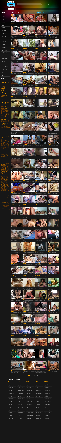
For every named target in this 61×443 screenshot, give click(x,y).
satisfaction (3, 188)
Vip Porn (10, 407)
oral (5, 179)
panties (2, 181)
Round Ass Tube (20, 410)
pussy (7, 185)
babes (6, 108)
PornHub (3, 87)
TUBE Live (4, 27)
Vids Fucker (29, 418)
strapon (6, 195)
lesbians (7, 168)
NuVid (2, 83)
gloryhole (2, 154)
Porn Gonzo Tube (5, 16)
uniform (5, 206)
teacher (4, 199)
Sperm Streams (29, 385)
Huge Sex (3, 44)
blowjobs (3, 119)
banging (2, 109)
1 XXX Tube (4, 64)
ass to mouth (3, 107)
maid (5, 170)
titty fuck (5, 204)
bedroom (2, 112)
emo (2, 142)
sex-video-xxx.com (5, 28)
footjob (7, 148)
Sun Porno (10, 401)
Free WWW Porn (4, 52)
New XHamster (4, 69)
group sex (6, 155)
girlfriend (2, 152)
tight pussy (7, 203)
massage (7, 170)
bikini (2, 115)
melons (6, 172)
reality (2, 186)
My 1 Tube (29, 393)
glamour (2, 153)
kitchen (2, 167)
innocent (7, 163)
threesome (3, 202)
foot (4, 148)
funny (6, 149)
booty (2, 121)
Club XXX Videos (4, 53)
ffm (4, 146)
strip (8, 195)
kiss (8, 166)
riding (2, 187)
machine (2, 170)
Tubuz (37, 387)
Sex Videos (47, 387)
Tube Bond (29, 387)
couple (2, 130)
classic (2, 128)
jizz (8, 165)
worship (8, 209)
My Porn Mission (4, 58)
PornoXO (3, 88)
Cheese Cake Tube (39, 399)
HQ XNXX (3, 63)
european (2, 143)
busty (5, 124)
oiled (6, 178)
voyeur (8, 207)
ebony (7, 141)
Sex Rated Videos (39, 396)
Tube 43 (19, 385)
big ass (5, 112)
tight (4, 203)
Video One (10, 396)
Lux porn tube (47, 409)
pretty (2, 185)
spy (5, 194)
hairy (2, 156)
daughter (2, 136)
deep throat (6, 136)
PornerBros (3, 86)
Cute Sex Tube (4, 36)
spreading (2, 194)
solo (5, 193)
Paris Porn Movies (48, 401)
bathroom (2, 110)
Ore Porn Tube (47, 393)
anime (8, 103)
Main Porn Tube (47, 396)
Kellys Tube (4, 47)
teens (3, 201)
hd (7, 158)
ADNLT (19, 401)
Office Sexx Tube (39, 407)
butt (7, 124)
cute (8, 134)
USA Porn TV (4, 14)
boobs (6, 120)
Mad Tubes (11, 420)
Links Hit (37, 385)
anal (5, 103)
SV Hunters (38, 384)
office (4, 178)
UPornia (37, 239)
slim (6, 191)
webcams (3, 208)
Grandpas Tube (47, 384)
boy (8, 121)
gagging (2, 150)
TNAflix (8, 90)
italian (6, 164)
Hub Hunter (11, 409)
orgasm (7, 179)
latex (7, 167)
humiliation (5, 162)
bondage (2, 120)
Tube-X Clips (11, 387)
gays (2, 151)
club (8, 128)
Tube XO (28, 398)
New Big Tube (29, 407)
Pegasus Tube (47, 399)
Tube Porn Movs (20, 409)
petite (4, 182)
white (8, 208)
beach (2, 111)
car (9, 124)
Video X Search (20, 393)
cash (5, 125)
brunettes (3, 123)
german (5, 151)
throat (7, 202)
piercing (7, 182)
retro (8, 186)
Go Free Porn (4, 33)
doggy (2, 138)
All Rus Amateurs (4, 66)
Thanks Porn (4, 30)
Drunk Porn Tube (30, 396)
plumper (5, 183)
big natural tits (3, 114)
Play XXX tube (47, 404)
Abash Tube (20, 404)
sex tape (2, 189)
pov (8, 184)
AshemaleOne (13, 287)
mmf (2, 174)
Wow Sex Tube (29, 404)
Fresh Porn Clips (20, 387)
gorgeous (6, 154)
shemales (3, 190)
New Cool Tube (29, 401)
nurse (7, 177)
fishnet (5, 147)
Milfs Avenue (38, 415)
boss (4, 121)
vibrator (2, 207)
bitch (7, 115)
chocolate (5, 127)
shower (6, 190)
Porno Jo (10, 390)
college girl (7, 129)
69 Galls (46, 420)
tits (3, 204)
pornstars (3, 184)
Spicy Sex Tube (29, 395)
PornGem (25, 96)
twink (2, 206)
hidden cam (5, 159)
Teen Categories (38, 398)
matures (3, 172)
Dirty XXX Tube (20, 418)
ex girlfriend (6, 143)
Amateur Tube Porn (30, 412)
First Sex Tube (11, 395)
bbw (5, 110)
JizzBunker (50, 35)
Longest (43, 12)
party (2, 182)
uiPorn (36, 84)
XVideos (3, 95)
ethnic (6, 142)
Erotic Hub (19, 415)
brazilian (6, 122)
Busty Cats (38, 409)
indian (5, 163)
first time (2, 147)
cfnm (8, 126)
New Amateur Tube (48, 398)
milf (2, 173)
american (2, 103)
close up (6, 128)
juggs (2, 166)
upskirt (7, 206)
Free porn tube (47, 390)
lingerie (5, 169)
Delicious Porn (38, 418)
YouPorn (2, 96)
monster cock (6, 175)
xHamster (4, 94)
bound (6, 121)
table (4, 198)
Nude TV (37, 420)
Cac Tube (3, 22)
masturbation (4, 171)
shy (8, 190)
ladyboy (5, 167)
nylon (2, 178)
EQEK (3, 55)
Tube (3, 75)
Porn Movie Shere (30, 415)
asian (6, 105)
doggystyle (6, 138)
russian (7, 187)
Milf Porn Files (38, 412)
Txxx (12, 84)
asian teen (2, 106)
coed (2, 129)
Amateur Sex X (20, 407)
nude (2, 177)
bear (4, 111)
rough (4, 187)
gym (9, 155)
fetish (2, 146)
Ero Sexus (10, 404)
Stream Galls (38, 395)
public (4, 185)
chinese (2, 127)
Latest (40, 12)
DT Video (10, 415)
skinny (2, 191)
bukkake (2, 124)
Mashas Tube (38, 390)
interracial (3, 164)
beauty (6, 111)
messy (9, 172)
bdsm (7, 110)
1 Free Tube (20, 396)
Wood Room (47, 415)
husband (2, 163)
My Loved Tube (29, 420)
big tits (7, 114)
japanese (3, 165)
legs (3, 168)
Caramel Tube (47, 412)
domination (3, 139)
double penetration (4, 140)
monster (2, 175)
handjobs (5, 156)
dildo (4, 137)
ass (5, 106)
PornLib (49, 180)
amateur (3, 102)
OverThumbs (4, 85)
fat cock (3, 145)
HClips (36, 35)
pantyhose (6, 181)
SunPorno (3, 91)
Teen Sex (46, 385)
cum (9, 131)
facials (7, 144)
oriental (4, 180)
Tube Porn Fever (29, 399)
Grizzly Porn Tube (48, 410)
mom (4, 174)
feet (5, 145)
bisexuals (4, 115)
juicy (4, 166)
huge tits (2, 162)
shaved (5, 189)
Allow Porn (4, 61)
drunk (5, 141)
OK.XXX (12, 23)
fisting (8, 147)
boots (8, 120)
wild (6, 209)
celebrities (5, 126)
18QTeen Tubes (47, 395)
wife (4, 209)
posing (7, 184)
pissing (2, 183)
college (4, 129)
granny (2, 155)
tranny (4, 205)
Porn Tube (3, 39)
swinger (2, 198)
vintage (5, 207)
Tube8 (3, 72)
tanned (7, 198)
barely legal (5, 109)
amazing (8, 102)
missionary (5, 173)
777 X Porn (11, 418)
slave (5, 191)
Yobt (6, 95)
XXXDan (24, 23)
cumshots (3, 134)
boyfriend (2, 122)
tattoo (2, 199)
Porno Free (4, 41)
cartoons (2, 125)
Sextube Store (20, 412)
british (8, 122)
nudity (4, 177)
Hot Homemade (29, 384)
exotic (2, 144)
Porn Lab (37, 410)
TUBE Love (4, 25)
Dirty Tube (3, 19)
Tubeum (19, 384)
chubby (8, 127)
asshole (2, 108)
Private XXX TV (4, 50)
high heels (2, 160)
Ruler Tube (11, 410)
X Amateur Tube (11, 399)
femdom (8, 145)
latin (2, 168)
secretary (6, 188)
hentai (2, 159)
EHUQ (3, 38)
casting (7, 125)
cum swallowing (3, 133)
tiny (1, 204)
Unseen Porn (29, 410)
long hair (8, 169)
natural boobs (3, 176)
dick (2, 137)
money (6, 174)
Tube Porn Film (11, 412)
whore (2, 209)
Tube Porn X (38, 404)
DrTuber (6, 81)
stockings (3, 195)
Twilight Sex (38, 401)
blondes (3, 117)
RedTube (3, 89)
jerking (6, 165)
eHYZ (3, 74)
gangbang (5, 150)
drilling (2, 141)
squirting (7, 194)
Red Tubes (4, 24)
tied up (2, 203)
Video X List (20, 395)
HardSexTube (5, 82)
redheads (5, 186)
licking (2, 169)
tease (7, 199)
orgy (2, 180)
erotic (4, 142)
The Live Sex (20, 420)
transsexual (7, 205)
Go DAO (3, 49)
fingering (7, 146)
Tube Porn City (11, 393)
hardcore (4, 158)
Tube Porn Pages (21, 390)
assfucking (7, 107)
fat (1, 145)
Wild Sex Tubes (29, 390)
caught (2, 126)
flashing (2, 148)
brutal (7, 123)
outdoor (7, 180)
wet (6, 208)
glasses (5, 153)
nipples (7, 176)
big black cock (3, 113)
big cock (7, 113)
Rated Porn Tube (39, 393)
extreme (4, 144)
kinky (6, 166)
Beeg (2, 81)
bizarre (2, 116)
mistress (8, 173)
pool (7, 183)
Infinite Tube (20, 399)
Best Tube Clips (20, 398)
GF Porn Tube (11, 398)
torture (8, 204)
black (5, 116)
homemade (7, 160)
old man (2, 179)
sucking (6, 197)
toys (2, 205)
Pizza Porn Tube (29, 409)
